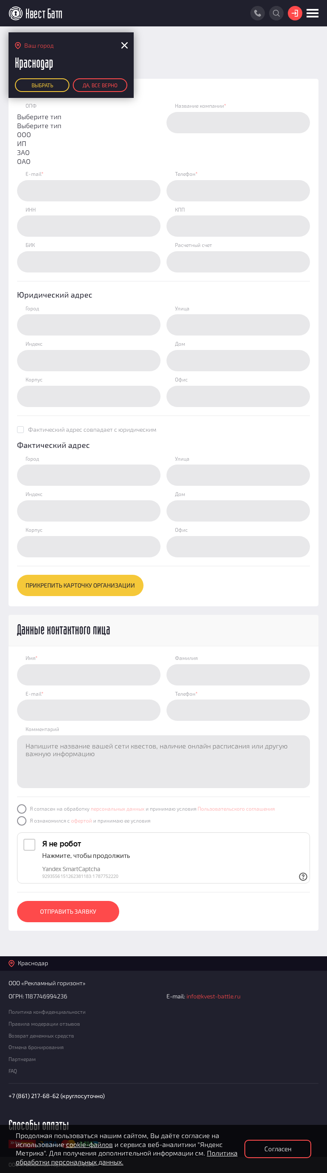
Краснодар (33, 963)
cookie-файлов (89, 1144)
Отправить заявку (68, 911)
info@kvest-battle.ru (213, 996)
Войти (295, 13)
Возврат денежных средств (41, 1035)
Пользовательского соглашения (236, 809)
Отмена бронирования (36, 1047)
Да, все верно (100, 85)
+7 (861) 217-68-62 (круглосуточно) (57, 1095)
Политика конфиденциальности (47, 1012)
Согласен (278, 1149)
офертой (81, 820)
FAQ (13, 1071)
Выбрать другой (42, 87)
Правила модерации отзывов (44, 1024)
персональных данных (117, 809)
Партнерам (22, 1059)
